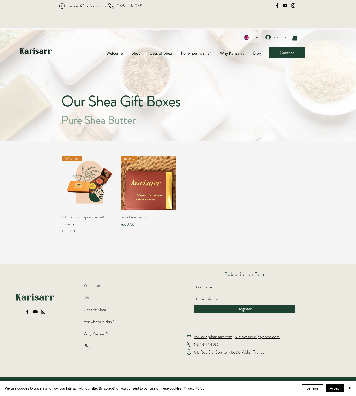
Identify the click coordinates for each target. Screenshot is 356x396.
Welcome (92, 285)
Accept (335, 388)
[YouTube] (285, 5)
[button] (138, 53)
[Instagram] (293, 5)
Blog (87, 346)
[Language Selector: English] (251, 37)
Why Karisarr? (96, 334)
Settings (312, 388)
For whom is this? (99, 322)
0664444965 (129, 6)
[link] (295, 37)
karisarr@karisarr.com (86, 6)
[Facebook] (277, 5)
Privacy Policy (193, 388)
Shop (88, 297)
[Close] (350, 388)
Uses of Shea (95, 309)
